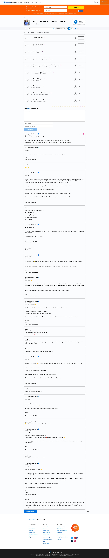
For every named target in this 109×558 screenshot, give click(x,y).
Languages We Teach (47, 537)
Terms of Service (67, 555)
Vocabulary (27, 2)
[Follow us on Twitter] (72, 538)
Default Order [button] (60, 28)
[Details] (81, 37)
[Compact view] (67, 28)
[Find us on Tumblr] (72, 541)
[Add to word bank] (75, 38)
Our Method (45, 526)
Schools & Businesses (47, 539)
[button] (92, 2)
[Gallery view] (71, 28)
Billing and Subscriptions (62, 530)
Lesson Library (32, 528)
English (78, 28)
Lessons (20, 2)
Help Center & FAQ (61, 526)
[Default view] (69, 28)
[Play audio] (28, 38)
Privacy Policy (51, 13)
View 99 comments (41, 23)
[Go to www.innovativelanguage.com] (54, 552)
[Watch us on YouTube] (75, 538)
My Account (59, 532)
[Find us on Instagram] (75, 541)
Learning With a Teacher (62, 537)
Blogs (44, 541)
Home (30, 526)
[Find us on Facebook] (77, 538)
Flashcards (31, 530)
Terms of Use (47, 13)
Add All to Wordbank (44, 32)
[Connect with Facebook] (80, 11)
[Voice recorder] (31, 38)
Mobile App (31, 537)
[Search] (41, 28)
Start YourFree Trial (104, 2)
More (40, 2)
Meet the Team (46, 530)
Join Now (76, 7)
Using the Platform (60, 534)
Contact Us (59, 539)
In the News (45, 535)
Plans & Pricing (46, 534)
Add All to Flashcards (31, 32)
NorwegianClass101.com (62, 554)
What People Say (46, 532)
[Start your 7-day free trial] (75, 528)
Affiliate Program (46, 543)
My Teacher (34, 2)
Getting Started (60, 528)
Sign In (96, 2)
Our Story (45, 528)
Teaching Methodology (61, 535)
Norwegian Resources (33, 534)
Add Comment (30, 129)
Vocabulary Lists (32, 532)
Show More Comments (30, 511)
